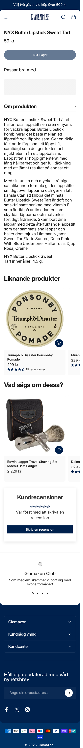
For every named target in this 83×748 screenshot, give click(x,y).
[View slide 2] (37, 593)
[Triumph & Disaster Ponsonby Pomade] (34, 319)
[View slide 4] (47, 593)
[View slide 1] (32, 593)
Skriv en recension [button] (40, 529)
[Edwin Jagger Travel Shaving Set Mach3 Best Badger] (34, 425)
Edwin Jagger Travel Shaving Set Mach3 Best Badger (32, 464)
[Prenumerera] (69, 693)
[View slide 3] (42, 593)
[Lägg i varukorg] (59, 343)
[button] (40, 106)
